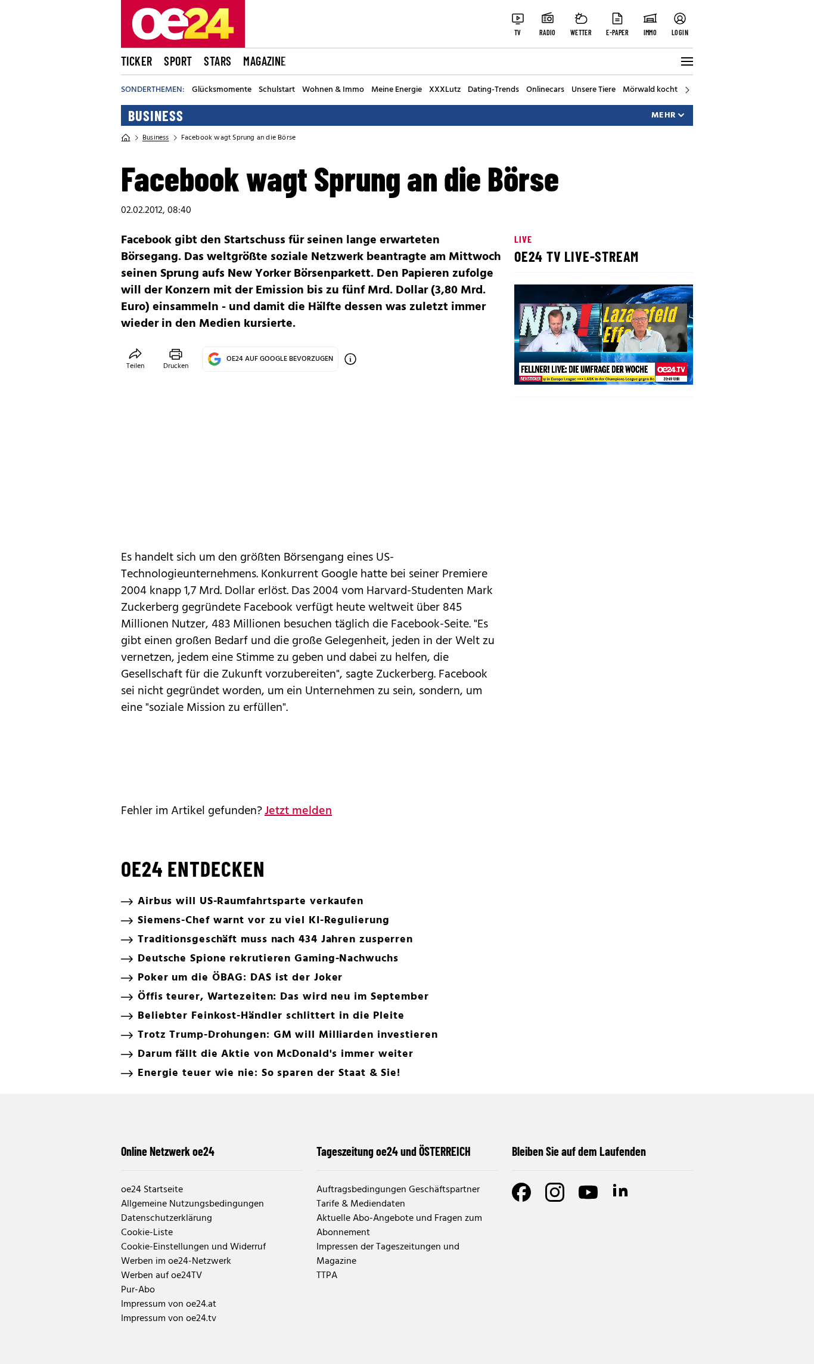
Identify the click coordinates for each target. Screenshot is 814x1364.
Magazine (264, 61)
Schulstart (277, 90)
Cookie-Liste (147, 1233)
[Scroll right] (687, 90)
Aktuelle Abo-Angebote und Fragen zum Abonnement (399, 1226)
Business (156, 115)
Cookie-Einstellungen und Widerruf (193, 1247)
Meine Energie (396, 90)
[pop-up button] (654, 365)
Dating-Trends (493, 90)
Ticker (136, 61)
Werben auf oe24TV (161, 1275)
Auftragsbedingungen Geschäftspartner (398, 1190)
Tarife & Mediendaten (360, 1204)
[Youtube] (588, 1192)
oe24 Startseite (152, 1190)
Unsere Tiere (593, 90)
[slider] (573, 365)
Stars (217, 61)
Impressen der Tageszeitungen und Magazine (387, 1254)
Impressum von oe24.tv (168, 1318)
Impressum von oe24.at (168, 1304)
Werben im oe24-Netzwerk (176, 1261)
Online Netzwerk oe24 (168, 1151)
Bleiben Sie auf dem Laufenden (579, 1151)
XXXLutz (445, 90)
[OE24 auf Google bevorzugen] (350, 359)
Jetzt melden (298, 811)
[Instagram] (554, 1192)
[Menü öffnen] (686, 61)
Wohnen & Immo (333, 90)
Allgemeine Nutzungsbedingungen (192, 1204)
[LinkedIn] (621, 1192)
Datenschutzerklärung (166, 1218)
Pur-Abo (138, 1290)
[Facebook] (521, 1192)
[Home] (126, 138)
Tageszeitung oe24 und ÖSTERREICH (393, 1151)
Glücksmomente (221, 90)
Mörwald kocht (650, 90)
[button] (533, 365)
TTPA (326, 1275)
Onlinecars (545, 90)
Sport (178, 61)
